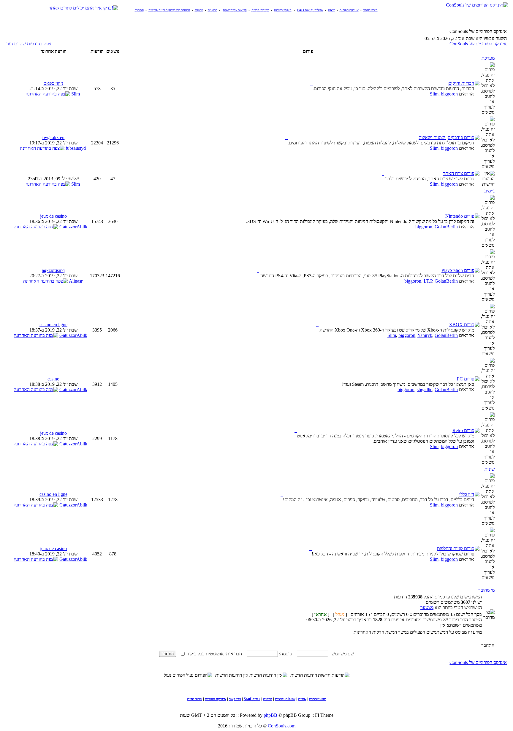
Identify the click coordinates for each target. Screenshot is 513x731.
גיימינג (489, 190)
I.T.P (428, 281)
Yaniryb (424, 335)
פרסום (267, 699)
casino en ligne (53, 324)
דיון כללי (466, 494)
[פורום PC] (341, 378)
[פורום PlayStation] (258, 270)
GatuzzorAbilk (73, 226)
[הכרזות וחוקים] (311, 83)
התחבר (139, 10)
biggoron (449, 93)
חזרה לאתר (370, 10)
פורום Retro (463, 430)
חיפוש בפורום (283, 10)
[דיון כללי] (282, 494)
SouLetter (252, 699)
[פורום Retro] (295, 430)
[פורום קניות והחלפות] (310, 548)
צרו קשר (235, 699)
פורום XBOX (461, 324)
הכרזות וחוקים (461, 83)
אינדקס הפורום (349, 10)
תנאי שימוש (317, 699)
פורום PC (465, 378)
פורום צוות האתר (458, 173)
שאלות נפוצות (285, 699)
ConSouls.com (281, 725)
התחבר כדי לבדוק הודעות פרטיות (169, 10)
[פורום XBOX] (317, 324)
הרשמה (212, 10)
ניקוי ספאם (53, 83)
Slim (434, 93)
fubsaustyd (76, 148)
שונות (489, 469)
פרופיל (199, 10)
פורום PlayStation (457, 270)
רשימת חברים (260, 10)
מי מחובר (486, 590)
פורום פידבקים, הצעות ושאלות (446, 137)
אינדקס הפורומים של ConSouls (478, 43)
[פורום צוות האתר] (383, 173)
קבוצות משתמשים (235, 10)
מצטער (426, 607)
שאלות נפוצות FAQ (310, 10)
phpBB (270, 715)
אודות (302, 699)
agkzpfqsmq (53, 270)
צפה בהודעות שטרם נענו (28, 43)
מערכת (488, 57)
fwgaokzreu (53, 137)
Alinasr (76, 281)
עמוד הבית (194, 699)
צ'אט (331, 10)
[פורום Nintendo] (245, 216)
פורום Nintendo (459, 216)
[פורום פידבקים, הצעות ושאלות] (286, 137)
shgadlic (424, 389)
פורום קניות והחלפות (455, 548)
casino (53, 378)
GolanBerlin (446, 226)
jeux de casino (53, 216)
